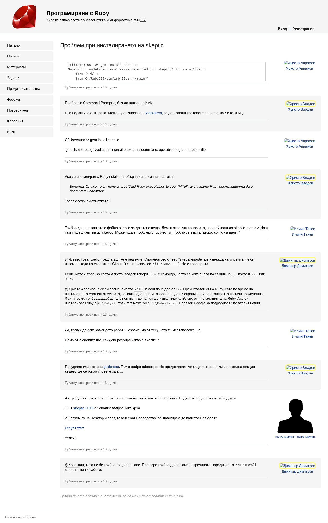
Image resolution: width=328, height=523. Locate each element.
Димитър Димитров (297, 266)
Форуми (13, 99)
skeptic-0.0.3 (83, 408)
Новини (13, 56)
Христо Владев (300, 109)
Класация (15, 121)
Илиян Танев (302, 234)
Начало (13, 45)
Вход (282, 29)
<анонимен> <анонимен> (295, 437)
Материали (16, 67)
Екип (11, 132)
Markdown (153, 113)
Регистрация (303, 29)
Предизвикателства (23, 89)
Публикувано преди (91, 87)
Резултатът (74, 428)
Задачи (13, 78)
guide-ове (111, 367)
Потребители (18, 110)
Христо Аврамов (299, 68)
